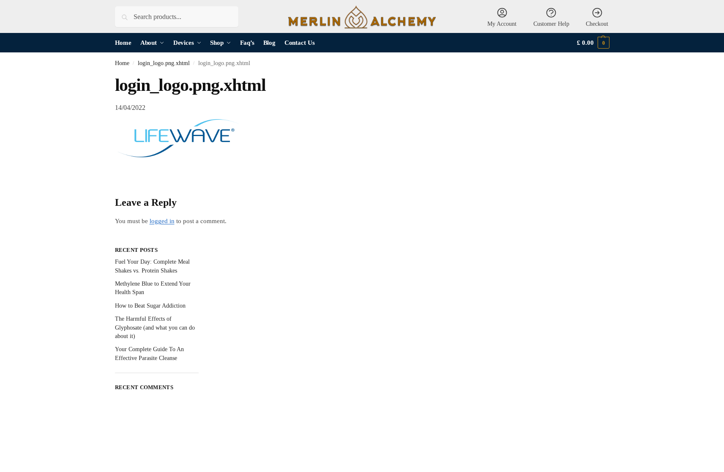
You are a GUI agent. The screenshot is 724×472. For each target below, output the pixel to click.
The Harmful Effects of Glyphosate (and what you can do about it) (155, 327)
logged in (162, 221)
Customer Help (551, 24)
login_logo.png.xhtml (164, 63)
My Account (501, 24)
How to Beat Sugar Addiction (150, 306)
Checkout (597, 24)
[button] (593, 42)
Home (122, 63)
